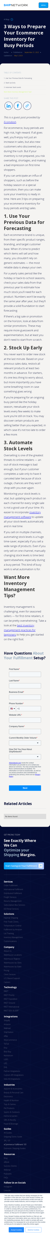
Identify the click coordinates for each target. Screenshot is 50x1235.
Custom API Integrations (14, 1075)
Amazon (7, 1024)
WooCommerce (10, 1040)
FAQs (6, 1177)
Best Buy (7, 1051)
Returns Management (13, 901)
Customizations (10, 941)
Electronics (8, 1096)
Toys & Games (10, 1104)
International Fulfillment (13, 889)
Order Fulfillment (11, 885)
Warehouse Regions (12, 959)
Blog (5, 1158)
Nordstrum (8, 1055)
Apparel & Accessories (13, 1088)
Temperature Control (12, 925)
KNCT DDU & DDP (11, 1010)
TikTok (6, 1044)
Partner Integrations (12, 1071)
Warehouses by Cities (13, 962)
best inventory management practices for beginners (20, 629)
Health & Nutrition (11, 1100)
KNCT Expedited (10, 999)
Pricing (6, 970)
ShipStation (8, 1032)
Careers (7, 982)
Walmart (7, 1028)
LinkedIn (7, 1190)
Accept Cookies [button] (16, 1230)
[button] (43, 5)
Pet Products (9, 1108)
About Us (8, 951)
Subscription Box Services (14, 905)
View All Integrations (12, 1079)
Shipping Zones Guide (13, 1136)
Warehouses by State (12, 966)
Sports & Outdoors (12, 1112)
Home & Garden (10, 1116)
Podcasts (8, 1173)
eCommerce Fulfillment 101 (15, 1144)
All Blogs (6, 19)
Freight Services (10, 897)
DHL (5, 1067)
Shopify (7, 1020)
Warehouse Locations (13, 955)
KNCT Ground (9, 1003)
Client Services (10, 974)
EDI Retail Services (11, 909)
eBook (6, 1162)
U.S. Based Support (12, 978)
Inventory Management (13, 937)
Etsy (5, 1047)
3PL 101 (7, 1140)
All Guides (8, 1132)
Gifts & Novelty (10, 1120)
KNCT (6, 991)
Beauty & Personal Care (13, 1092)
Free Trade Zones (11, 921)
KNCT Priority (9, 995)
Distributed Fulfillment (13, 893)
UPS (5, 1063)
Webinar (7, 1170)
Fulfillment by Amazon (13, 929)
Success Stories (10, 1166)
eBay (6, 1036)
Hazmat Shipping (11, 918)
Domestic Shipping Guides (15, 1148)
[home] (15, 5)
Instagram (8, 1186)
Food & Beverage (11, 1124)
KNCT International (11, 1007)
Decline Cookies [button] (33, 1230)
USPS (6, 1059)
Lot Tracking (9, 933)
